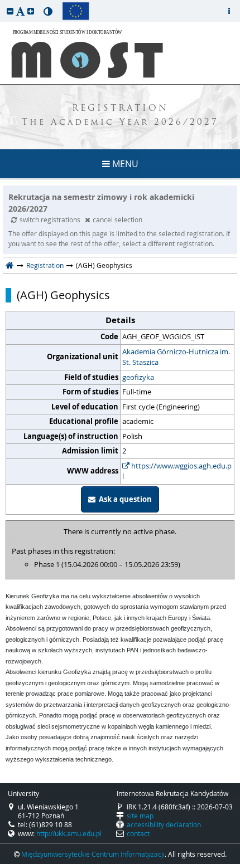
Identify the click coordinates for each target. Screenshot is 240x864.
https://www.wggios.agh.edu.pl (177, 471)
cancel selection (117, 219)
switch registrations (51, 219)
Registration (45, 265)
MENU (124, 164)
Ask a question (123, 499)
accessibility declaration (164, 824)
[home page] (10, 265)
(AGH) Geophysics (63, 295)
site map (140, 815)
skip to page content (3, 3)
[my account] (229, 11)
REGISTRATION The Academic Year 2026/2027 (120, 116)
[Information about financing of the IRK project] (76, 11)
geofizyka (138, 377)
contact (138, 833)
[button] (10, 11)
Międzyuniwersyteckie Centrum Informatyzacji (93, 854)
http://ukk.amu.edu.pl (69, 833)
